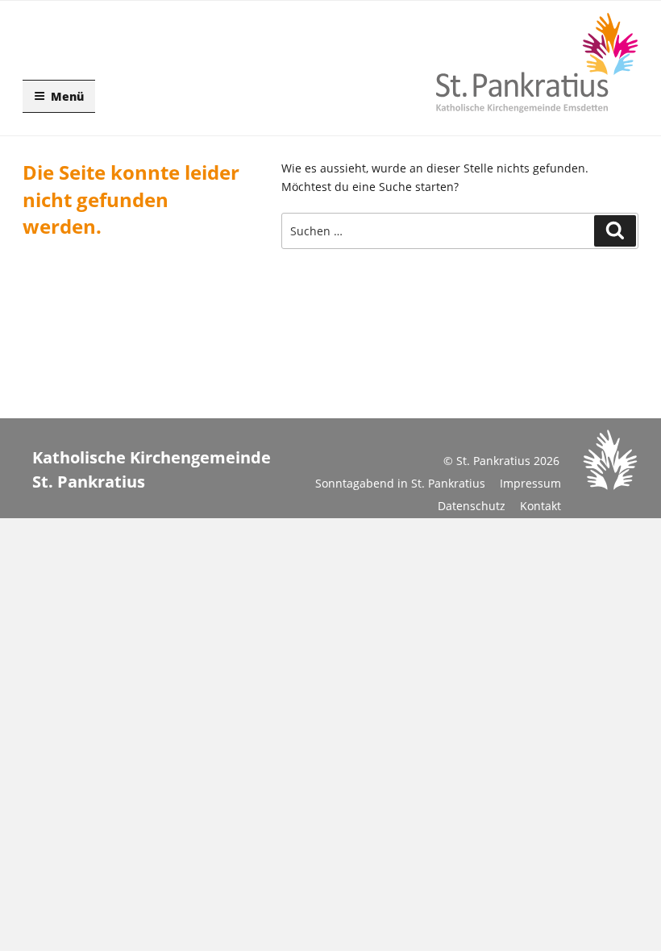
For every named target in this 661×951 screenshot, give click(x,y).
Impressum (530, 483)
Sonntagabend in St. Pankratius (400, 483)
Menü (67, 96)
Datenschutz (471, 505)
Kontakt (540, 505)
